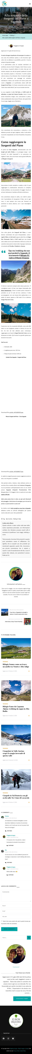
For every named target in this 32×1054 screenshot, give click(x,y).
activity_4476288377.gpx (16, 471)
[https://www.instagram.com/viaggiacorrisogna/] (8, 1039)
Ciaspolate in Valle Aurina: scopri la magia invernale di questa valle (14, 753)
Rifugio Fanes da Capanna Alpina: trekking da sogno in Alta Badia (16, 709)
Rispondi (9, 830)
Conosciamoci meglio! (22, 998)
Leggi (26, 671)
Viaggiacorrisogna (19, 45)
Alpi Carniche (9, 519)
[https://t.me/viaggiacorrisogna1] (13, 1039)
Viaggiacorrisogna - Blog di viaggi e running (19, 1048)
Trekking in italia (17, 519)
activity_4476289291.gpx (16, 412)
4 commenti (24, 28)
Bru (6, 850)
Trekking (15, 12)
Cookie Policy (23, 1050)
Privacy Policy (16, 1050)
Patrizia (7, 816)
